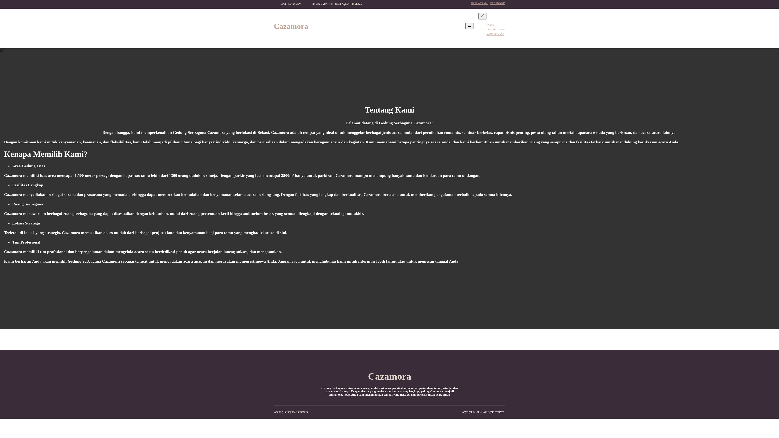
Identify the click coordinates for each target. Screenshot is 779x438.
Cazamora (291, 26)
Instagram (479, 3)
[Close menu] (482, 16)
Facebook (497, 3)
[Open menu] (469, 26)
